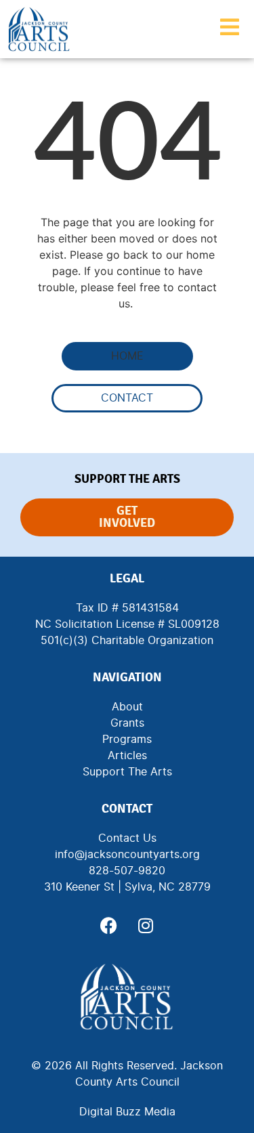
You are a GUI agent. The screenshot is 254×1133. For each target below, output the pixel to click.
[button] (127, 356)
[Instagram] (146, 926)
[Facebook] (108, 926)
